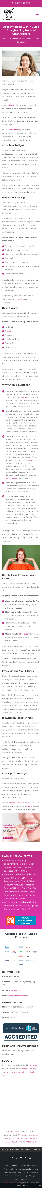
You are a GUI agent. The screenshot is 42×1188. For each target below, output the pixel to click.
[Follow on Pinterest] (21, 1157)
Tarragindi (8, 1138)
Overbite (9, 331)
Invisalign (21, 42)
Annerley (34, 1135)
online (29, 806)
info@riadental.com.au (18, 996)
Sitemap (36, 1150)
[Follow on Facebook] (12, 1157)
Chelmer (19, 1142)
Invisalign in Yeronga (14, 773)
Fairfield (24, 1138)
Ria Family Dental (12, 130)
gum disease (11, 478)
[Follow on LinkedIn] (25, 1157)
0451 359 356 (22, 3)
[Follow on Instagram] (30, 1157)
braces (24, 397)
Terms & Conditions (23, 1150)
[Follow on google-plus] (16, 1157)
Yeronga (33, 1065)
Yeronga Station (28, 1069)
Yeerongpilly (23, 1135)
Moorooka (31, 1142)
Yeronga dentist (17, 803)
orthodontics (18, 299)
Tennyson (33, 1138)
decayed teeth (31, 460)
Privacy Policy (8, 1150)
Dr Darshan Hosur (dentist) (16, 38)
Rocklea (16, 1138)
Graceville (10, 1142)
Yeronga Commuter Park (13, 1072)
